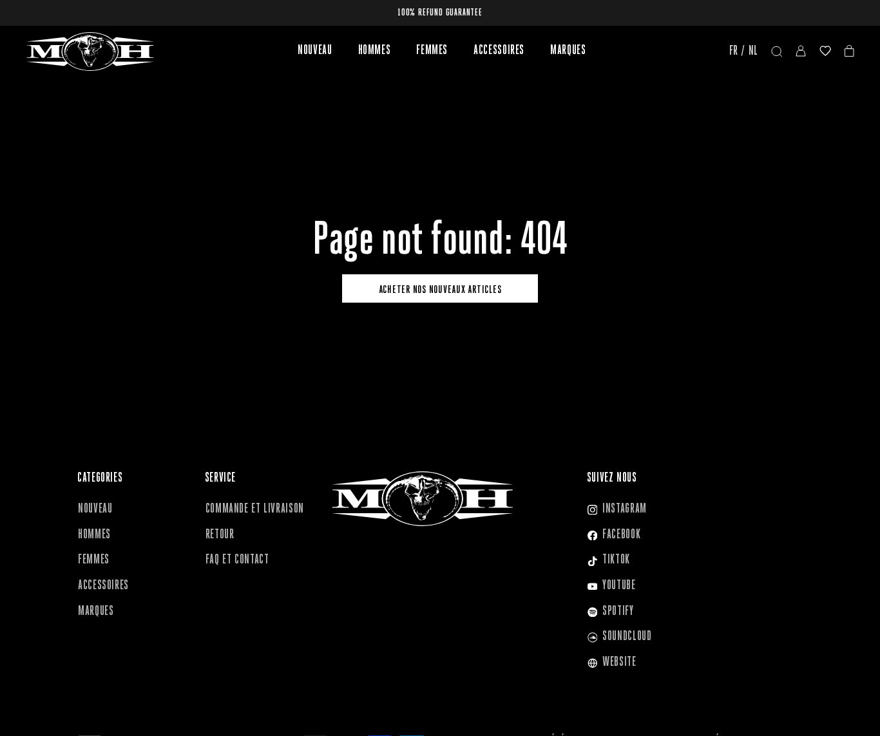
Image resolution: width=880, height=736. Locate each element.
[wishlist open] (825, 52)
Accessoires (498, 50)
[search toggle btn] (777, 52)
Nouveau (315, 50)
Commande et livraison (255, 509)
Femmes (432, 50)
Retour (220, 535)
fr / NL (743, 51)
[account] (801, 52)
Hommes (374, 50)
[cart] (849, 52)
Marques (568, 50)
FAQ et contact (237, 560)
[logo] (90, 51)
